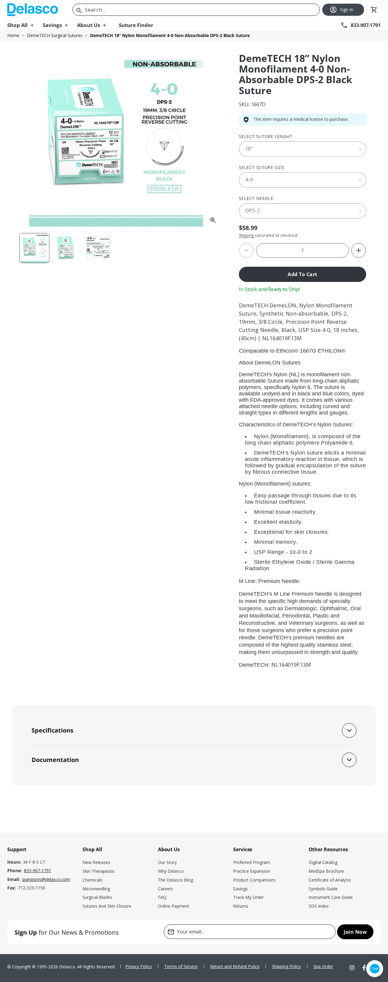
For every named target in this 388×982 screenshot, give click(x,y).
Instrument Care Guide (331, 897)
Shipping (246, 235)
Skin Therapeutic (98, 871)
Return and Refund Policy (234, 966)
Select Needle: (256, 198)
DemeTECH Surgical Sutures (54, 35)
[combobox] (196, 10)
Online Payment (173, 906)
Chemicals (92, 880)
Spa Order (323, 966)
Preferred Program (251, 862)
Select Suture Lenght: (266, 136)
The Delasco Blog (175, 880)
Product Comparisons (254, 880)
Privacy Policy (138, 966)
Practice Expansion (251, 871)
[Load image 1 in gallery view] (34, 248)
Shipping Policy (286, 966)
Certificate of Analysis (330, 880)
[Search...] (79, 10)
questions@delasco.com (46, 879)
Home (13, 35)
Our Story (167, 862)
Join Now (355, 932)
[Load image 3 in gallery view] (98, 248)
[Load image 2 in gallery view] (66, 248)
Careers (165, 889)
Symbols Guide (323, 889)
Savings (240, 889)
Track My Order (248, 897)
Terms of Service (181, 966)
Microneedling (96, 889)
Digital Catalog (323, 862)
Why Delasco (171, 871)
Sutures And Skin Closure (106, 906)
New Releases (96, 862)
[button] (25, 25)
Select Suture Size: (262, 167)
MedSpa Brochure (326, 871)
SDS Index (319, 906)
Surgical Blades (97, 897)
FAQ (162, 897)
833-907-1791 (37, 870)
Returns (240, 906)
